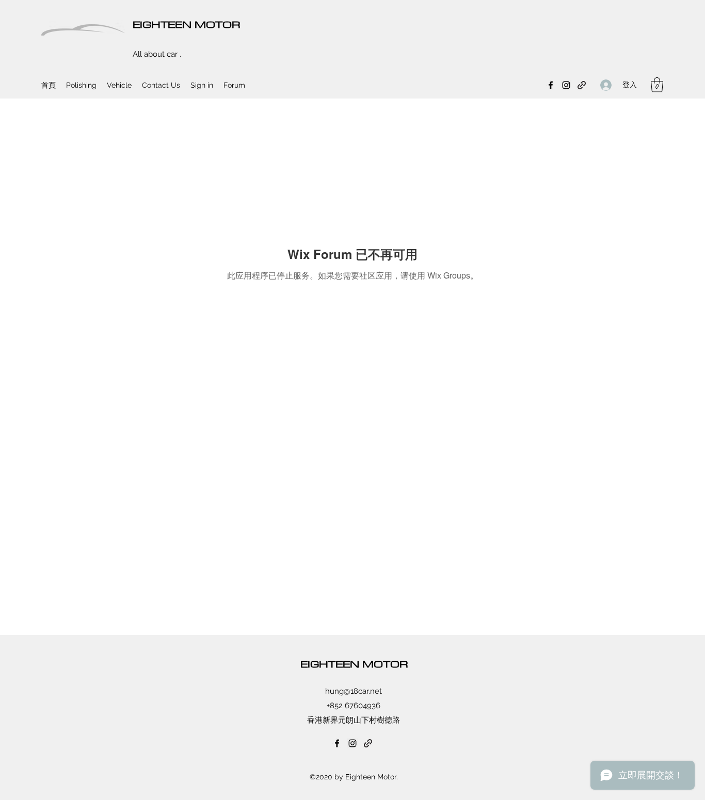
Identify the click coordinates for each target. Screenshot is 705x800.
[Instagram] (566, 85)
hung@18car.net (353, 691)
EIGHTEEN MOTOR (187, 23)
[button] (657, 84)
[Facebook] (551, 85)
